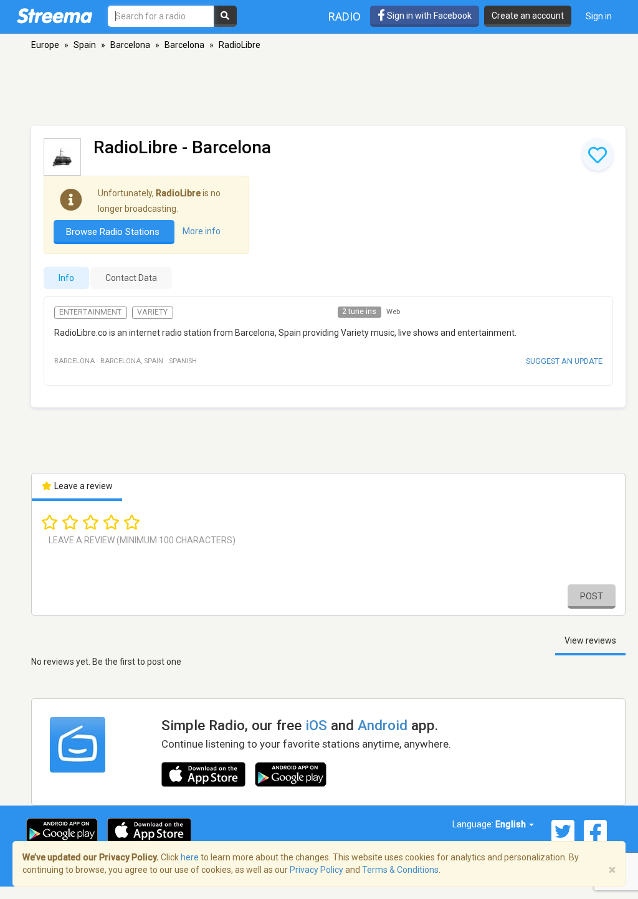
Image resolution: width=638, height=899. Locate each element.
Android (382, 725)
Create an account (528, 16)
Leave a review (82, 486)
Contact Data (131, 278)
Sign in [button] (599, 16)
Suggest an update (564, 361)
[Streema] (54, 15)
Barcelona (130, 45)
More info (202, 231)
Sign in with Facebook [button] (428, 16)
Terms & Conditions (400, 870)
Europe (45, 45)
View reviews (590, 640)
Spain (85, 45)
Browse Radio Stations (114, 231)
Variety (152, 312)
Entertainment (90, 312)
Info (66, 278)
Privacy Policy (316, 870)
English (511, 824)
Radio (344, 16)
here (190, 857)
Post (591, 596)
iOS (316, 725)
